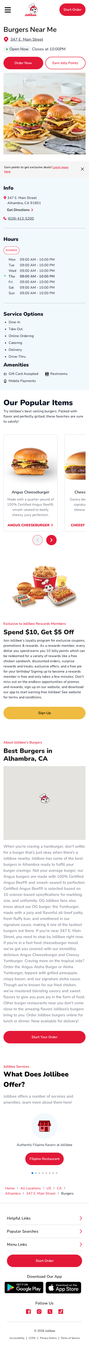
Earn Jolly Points (65, 63)
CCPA (32, 1338)
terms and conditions (25, 697)
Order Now (23, 63)
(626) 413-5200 (21, 218)
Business (11, 250)
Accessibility (17, 1338)
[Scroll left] (37, 540)
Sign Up (44, 713)
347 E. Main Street (26, 39)
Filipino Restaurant (45, 1159)
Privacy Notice (48, 1338)
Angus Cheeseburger (28, 525)
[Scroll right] (51, 540)
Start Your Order (44, 1037)
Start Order (72, 9)
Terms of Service (70, 1338)
